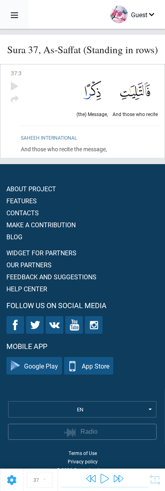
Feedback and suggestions (51, 277)
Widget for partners (41, 253)
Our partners (29, 265)
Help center (26, 289)
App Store (95, 366)
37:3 (16, 73)
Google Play (41, 366)
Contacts (22, 212)
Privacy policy (83, 461)
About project (31, 188)
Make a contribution (41, 224)
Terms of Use (82, 453)
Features (21, 200)
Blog (14, 236)
